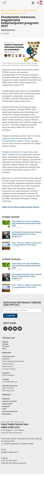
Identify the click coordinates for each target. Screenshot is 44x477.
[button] (33, 3)
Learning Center (18, 13)
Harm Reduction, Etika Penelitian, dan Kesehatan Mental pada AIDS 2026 (26, 223)
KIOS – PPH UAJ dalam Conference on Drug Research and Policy (26, 244)
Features (12, 10)
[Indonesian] (41, 4)
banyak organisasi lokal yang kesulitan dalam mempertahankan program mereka (21, 138)
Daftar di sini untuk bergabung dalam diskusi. (21, 207)
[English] (41, 1)
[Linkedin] (10, 328)
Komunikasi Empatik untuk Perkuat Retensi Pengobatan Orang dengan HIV (27, 234)
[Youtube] (15, 328)
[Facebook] (20, 328)
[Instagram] (5, 328)
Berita (4, 10)
